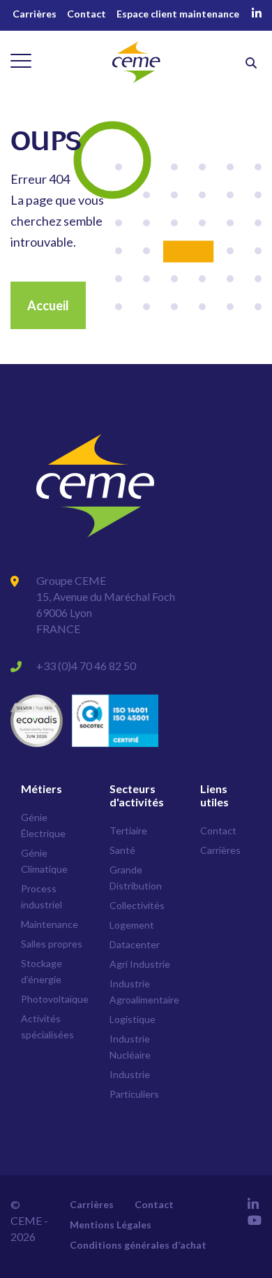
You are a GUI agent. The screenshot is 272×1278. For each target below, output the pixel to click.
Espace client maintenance (177, 14)
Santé (122, 850)
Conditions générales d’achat (138, 1245)
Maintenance (49, 924)
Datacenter (134, 944)
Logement (131, 925)
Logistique (132, 1019)
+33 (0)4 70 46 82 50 (86, 665)
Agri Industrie (139, 964)
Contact (86, 14)
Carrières (34, 14)
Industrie (129, 1074)
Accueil (48, 305)
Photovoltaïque (55, 999)
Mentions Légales (110, 1224)
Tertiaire (128, 830)
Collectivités (137, 905)
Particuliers (134, 1094)
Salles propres (51, 944)
